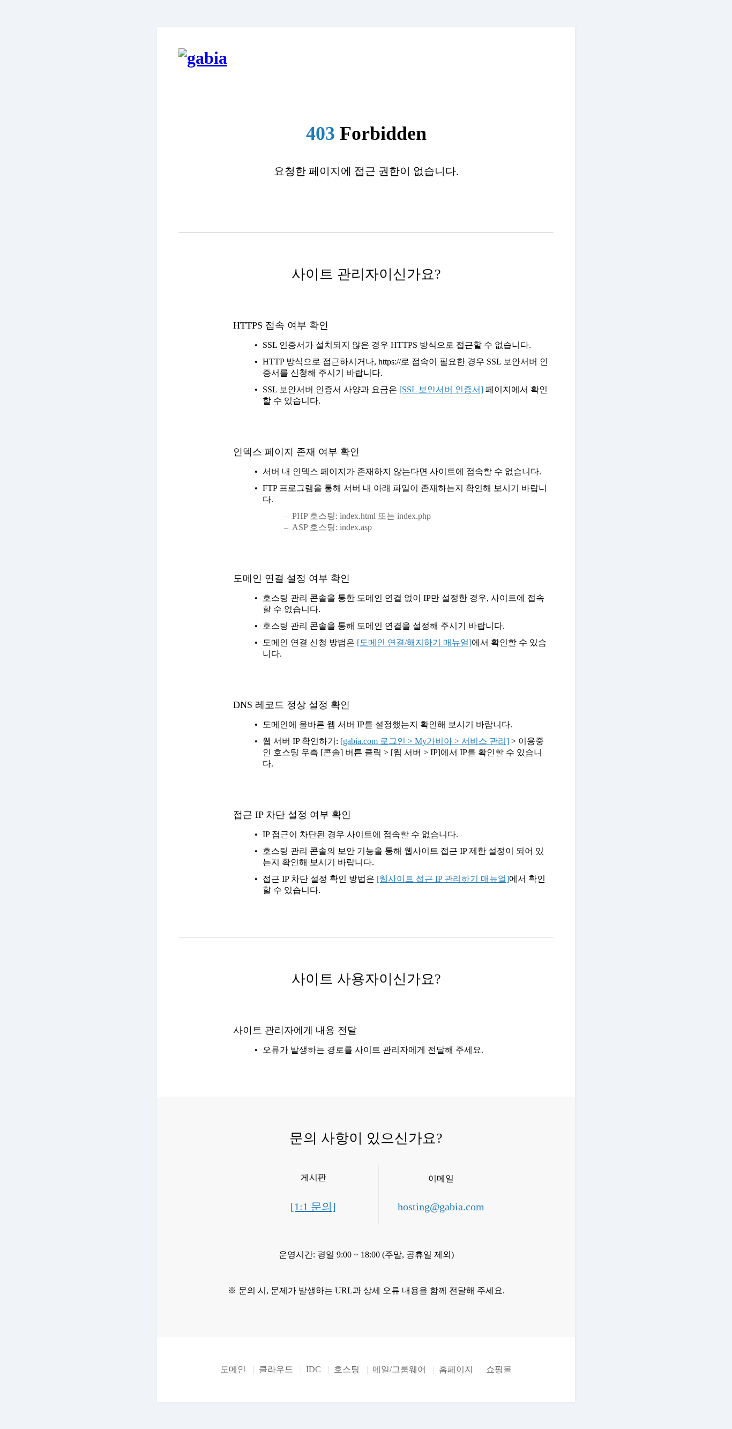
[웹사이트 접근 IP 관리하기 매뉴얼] (443, 878)
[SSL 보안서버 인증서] (441, 389)
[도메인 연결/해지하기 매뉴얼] (414, 642)
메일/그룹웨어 (399, 1369)
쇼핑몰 (499, 1369)
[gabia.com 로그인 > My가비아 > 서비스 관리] (424, 741)
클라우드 (276, 1369)
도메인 (233, 1369)
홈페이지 (456, 1369)
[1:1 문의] (313, 1206)
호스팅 (347, 1369)
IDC (313, 1369)
